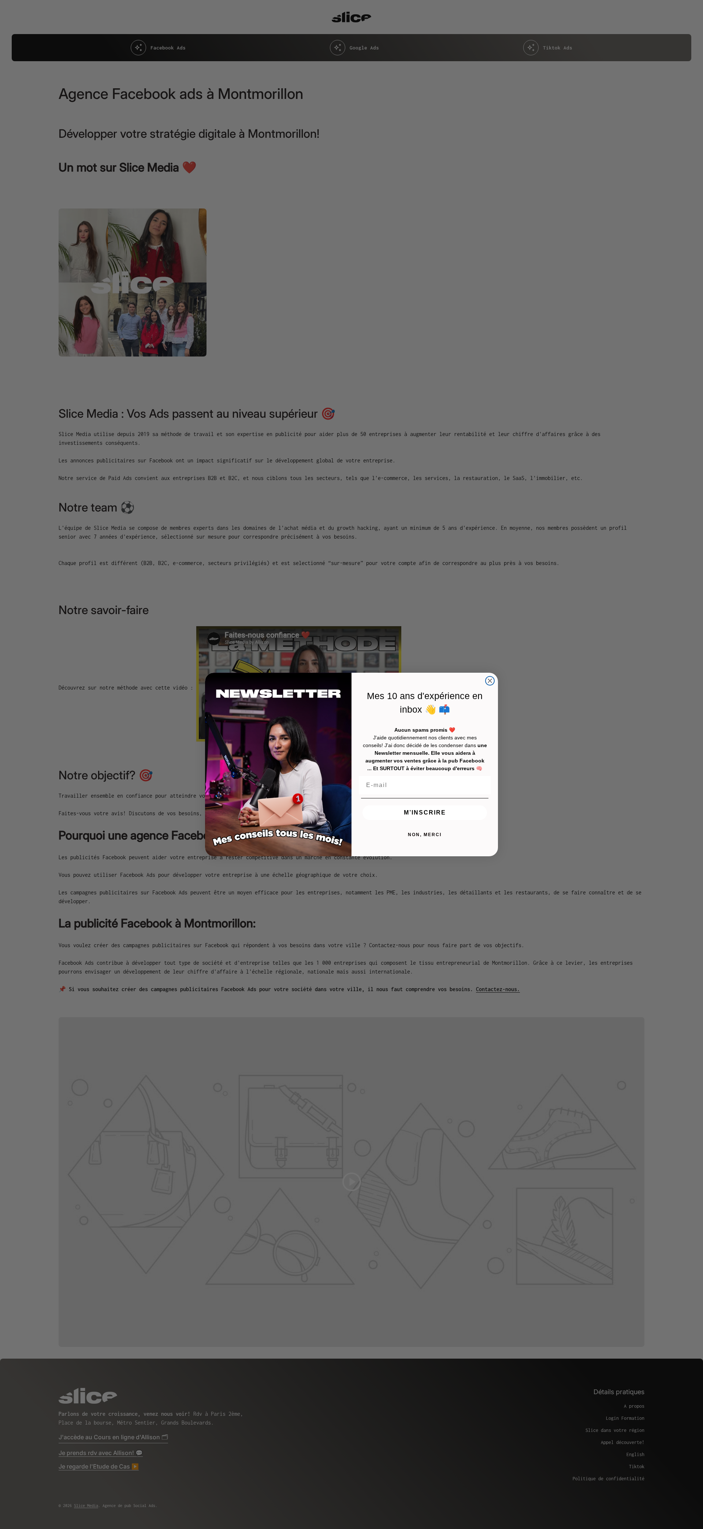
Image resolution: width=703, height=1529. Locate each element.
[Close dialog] (490, 680)
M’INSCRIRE (425, 812)
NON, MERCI (425, 834)
